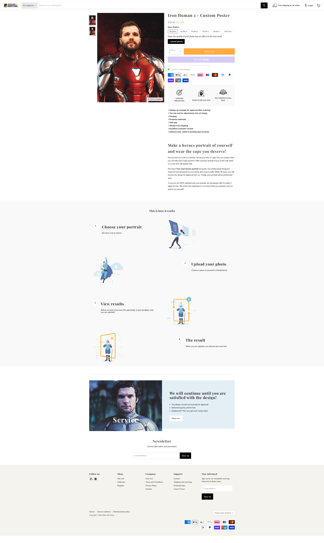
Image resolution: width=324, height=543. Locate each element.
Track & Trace (179, 489)
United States (223, 513)
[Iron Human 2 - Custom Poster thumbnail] (92, 20)
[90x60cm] (217, 34)
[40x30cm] (184, 34)
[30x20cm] (173, 34)
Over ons (149, 479)
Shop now (176, 418)
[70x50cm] (206, 34)
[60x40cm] (195, 34)
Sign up (185, 455)
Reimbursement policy (122, 512)
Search (91, 512)
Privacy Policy (151, 486)
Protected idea (179, 486)
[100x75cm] (228, 34)
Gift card (120, 479)
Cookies (149, 489)
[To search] (264, 5)
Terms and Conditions (154, 482)
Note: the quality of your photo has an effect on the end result (195, 36)
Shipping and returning (183, 482)
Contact (177, 479)
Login (310, 5)
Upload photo (176, 41)
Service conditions (104, 512)
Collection (121, 482)
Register (120, 486)
